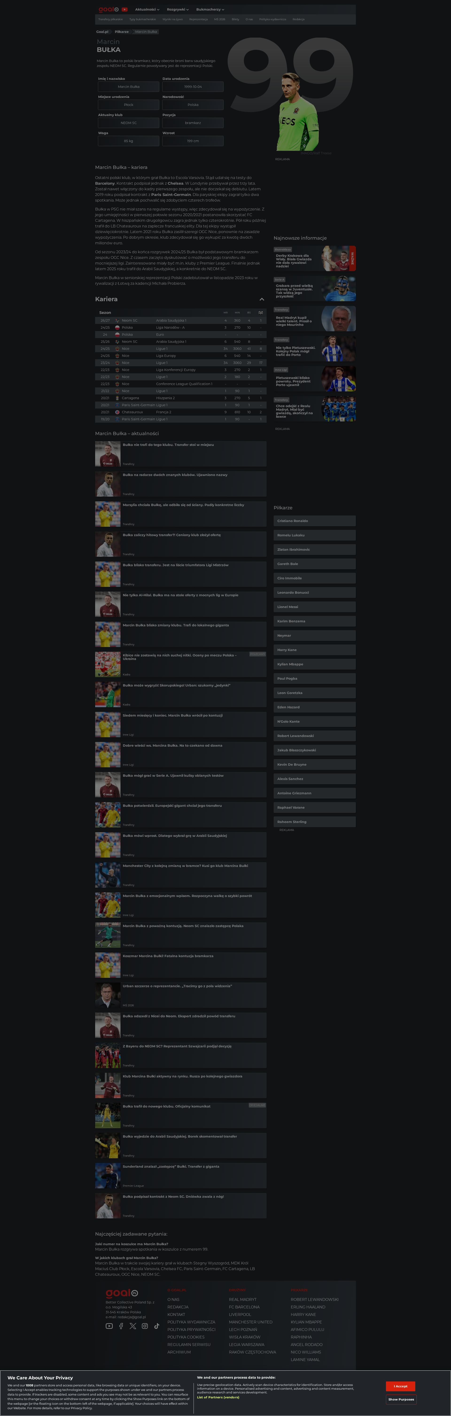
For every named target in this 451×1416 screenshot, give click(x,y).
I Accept (401, 1386)
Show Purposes (401, 1399)
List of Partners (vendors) (218, 1397)
